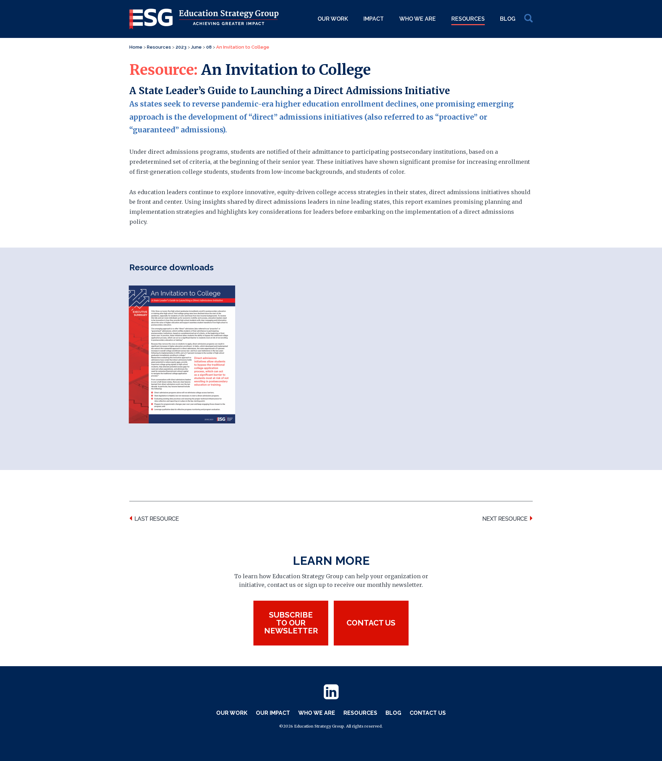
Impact (373, 19)
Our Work (333, 19)
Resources (468, 19)
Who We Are (417, 19)
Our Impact (273, 713)
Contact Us (428, 713)
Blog (507, 19)
